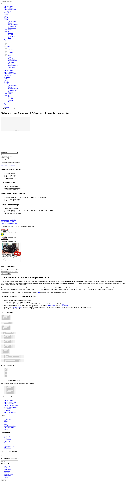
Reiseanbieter (12, 28)
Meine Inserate (12, 60)
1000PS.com (8, 419)
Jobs (5, 424)
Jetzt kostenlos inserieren (8, 166)
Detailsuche (64, 305)
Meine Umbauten (13, 65)
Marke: (3, 151)
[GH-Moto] (8, 334)
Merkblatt (11, 62)
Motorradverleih (8, 474)
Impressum (7, 441)
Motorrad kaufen (9, 6)
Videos (6, 422)
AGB (6, 444)
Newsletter (7, 439)
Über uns (7, 436)
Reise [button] (6, 19)
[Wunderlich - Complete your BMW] (12, 362)
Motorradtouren (12, 21)
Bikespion (11, 64)
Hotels (10, 23)
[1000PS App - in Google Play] (9, 393)
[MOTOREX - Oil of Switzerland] (6, 319)
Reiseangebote (12, 26)
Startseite (7, 107)
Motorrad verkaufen (10, 9)
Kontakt (6, 438)
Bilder (6, 14)
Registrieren (11, 59)
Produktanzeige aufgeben (8, 221)
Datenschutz (8, 443)
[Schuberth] (8, 338)
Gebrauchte (7, 471)
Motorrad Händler (17, 307)
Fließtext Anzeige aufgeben (9, 223)
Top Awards (8, 29)
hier (39, 292)
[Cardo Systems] (8, 348)
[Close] (1, 455)
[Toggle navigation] (1, 3)
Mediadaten (7, 448)
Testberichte (7, 11)
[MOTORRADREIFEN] (7, 324)
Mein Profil (11, 67)
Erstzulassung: (5, 158)
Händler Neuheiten (9, 426)
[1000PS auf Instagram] (5, 376)
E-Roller (10, 34)
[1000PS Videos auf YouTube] (6, 370)
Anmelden (11, 57)
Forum (6, 429)
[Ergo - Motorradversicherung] (12, 357)
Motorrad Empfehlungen (11, 405)
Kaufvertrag (7, 409)
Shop (5, 16)
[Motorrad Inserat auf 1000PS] (15, 130)
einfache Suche (50, 305)
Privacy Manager (9, 446)
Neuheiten (7, 13)
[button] (5, 40)
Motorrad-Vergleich (10, 412)
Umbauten (7, 410)
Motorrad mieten (13, 24)
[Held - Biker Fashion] (6, 330)
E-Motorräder (12, 36)
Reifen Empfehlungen (10, 407)
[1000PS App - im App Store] (9, 389)
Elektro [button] (6, 31)
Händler (6, 18)
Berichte (6, 468)
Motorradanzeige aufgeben (8, 220)
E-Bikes (10, 33)
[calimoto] (8, 343)
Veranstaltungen (9, 427)
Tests (9, 38)
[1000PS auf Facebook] (5, 373)
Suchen (3, 480)
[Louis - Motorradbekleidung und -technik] (5, 353)
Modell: (3, 154)
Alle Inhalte (7, 466)
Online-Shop (7, 475)
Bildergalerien (8, 469)
